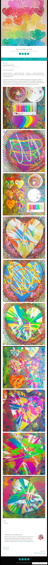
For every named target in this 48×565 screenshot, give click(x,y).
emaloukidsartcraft (15, 67)
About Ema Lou (13, 59)
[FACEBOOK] (19, 559)
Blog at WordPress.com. (24, 562)
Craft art (5, 63)
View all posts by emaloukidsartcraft (25, 541)
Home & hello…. (35, 59)
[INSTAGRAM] (22, 559)
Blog (27, 59)
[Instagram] (22, 53)
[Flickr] (25, 53)
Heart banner (6, 548)
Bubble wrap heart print (39, 552)
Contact (21, 59)
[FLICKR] (25, 559)
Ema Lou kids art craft (24, 49)
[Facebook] (20, 53)
